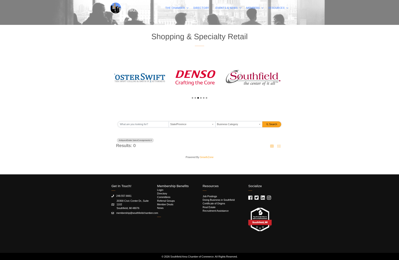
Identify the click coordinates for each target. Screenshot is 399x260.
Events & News (227, 7)
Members (253, 7)
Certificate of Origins (214, 203)
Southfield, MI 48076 (133, 204)
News (160, 208)
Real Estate (209, 207)
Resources (276, 7)
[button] (192, 98)
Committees (163, 197)
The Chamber (175, 7)
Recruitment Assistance (216, 210)
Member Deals (165, 204)
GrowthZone (207, 157)
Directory (201, 7)
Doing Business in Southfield (219, 200)
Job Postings (210, 196)
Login (160, 190)
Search (273, 124)
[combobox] (192, 124)
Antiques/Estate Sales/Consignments (134, 140)
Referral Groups (166, 201)
